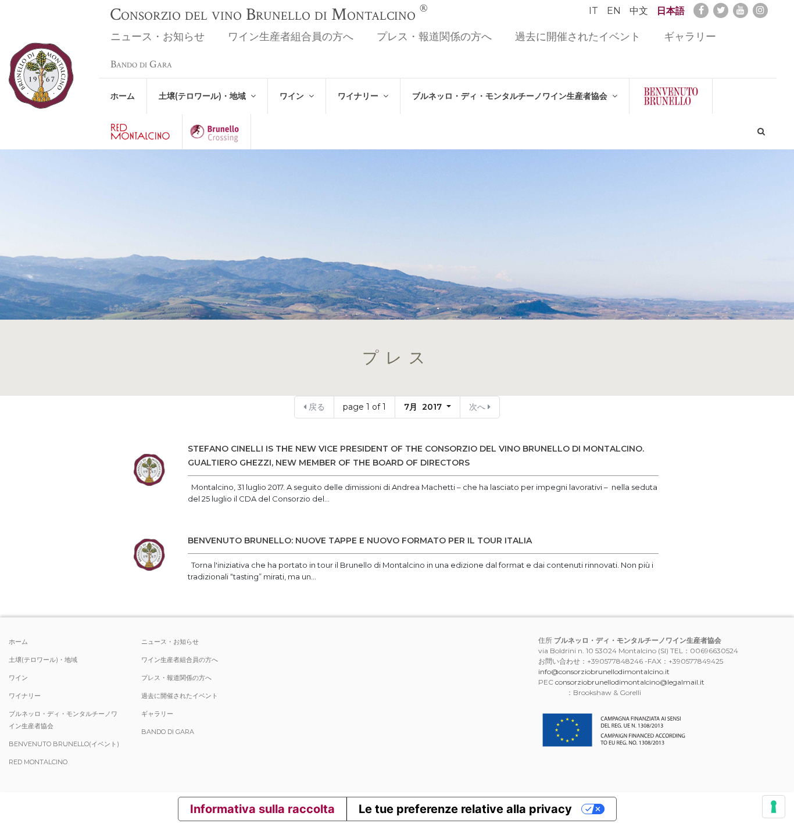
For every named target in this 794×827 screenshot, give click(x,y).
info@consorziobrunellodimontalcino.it (604, 671)
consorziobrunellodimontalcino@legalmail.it (629, 682)
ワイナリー (360, 96)
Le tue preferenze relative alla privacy (465, 809)
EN (614, 10)
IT (593, 10)
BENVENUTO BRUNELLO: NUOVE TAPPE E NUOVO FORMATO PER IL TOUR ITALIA (360, 540)
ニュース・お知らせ (157, 37)
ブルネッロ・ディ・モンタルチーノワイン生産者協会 (512, 96)
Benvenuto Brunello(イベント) (64, 744)
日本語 (671, 10)
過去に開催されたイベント (578, 37)
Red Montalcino (38, 762)
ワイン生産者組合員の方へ (290, 37)
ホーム (122, 96)
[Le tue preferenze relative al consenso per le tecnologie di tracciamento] (774, 807)
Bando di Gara (141, 64)
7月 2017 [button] (424, 407)
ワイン (294, 96)
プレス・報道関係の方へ (434, 37)
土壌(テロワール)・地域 (205, 96)
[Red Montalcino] (140, 131)
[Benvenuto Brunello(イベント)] (671, 96)
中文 (639, 10)
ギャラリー (690, 37)
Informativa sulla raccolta (262, 809)
